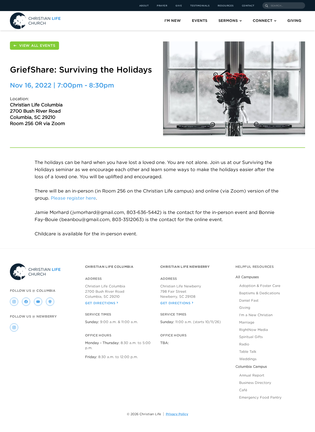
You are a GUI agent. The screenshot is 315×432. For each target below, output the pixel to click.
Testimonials (199, 5)
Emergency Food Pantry (260, 397)
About (144, 5)
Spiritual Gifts (251, 337)
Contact (248, 5)
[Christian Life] (35, 20)
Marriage (246, 322)
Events (199, 20)
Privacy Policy (177, 414)
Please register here (73, 198)
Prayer (162, 5)
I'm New (172, 20)
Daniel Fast (249, 300)
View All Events (37, 46)
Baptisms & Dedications (259, 293)
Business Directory (255, 383)
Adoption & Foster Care (259, 286)
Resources (226, 5)
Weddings (247, 359)
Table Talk (247, 352)
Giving (294, 20)
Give (178, 5)
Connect (262, 20)
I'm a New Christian (256, 315)
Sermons (228, 20)
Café (243, 390)
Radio (244, 344)
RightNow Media (253, 330)
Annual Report (251, 375)
